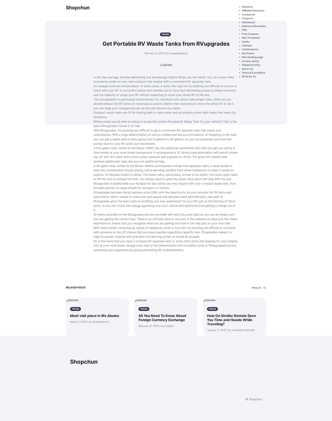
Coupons (247, 18)
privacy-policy (250, 61)
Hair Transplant (251, 37)
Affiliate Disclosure (253, 10)
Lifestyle (247, 45)
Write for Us (249, 76)
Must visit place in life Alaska (94, 316)
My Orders (248, 53)
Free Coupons (250, 33)
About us (247, 6)
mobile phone (250, 49)
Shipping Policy (251, 64)
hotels (245, 41)
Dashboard (248, 22)
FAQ (244, 29)
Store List (247, 68)
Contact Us (248, 14)
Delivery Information (254, 26)
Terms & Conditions (253, 72)
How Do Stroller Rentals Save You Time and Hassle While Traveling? (231, 320)
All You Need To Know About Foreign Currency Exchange (162, 318)
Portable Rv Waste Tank (183, 121)
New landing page (252, 57)
